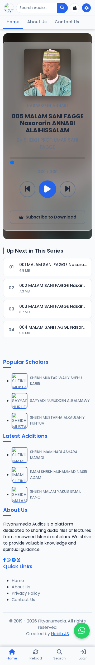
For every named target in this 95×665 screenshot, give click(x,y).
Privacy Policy (26, 593)
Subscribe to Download (51, 217)
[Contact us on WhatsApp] (82, 631)
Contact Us (67, 22)
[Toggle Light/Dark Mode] (86, 7)
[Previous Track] (27, 189)
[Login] (74, 7)
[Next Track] (67, 189)
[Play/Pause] (47, 189)
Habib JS (60, 634)
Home (13, 22)
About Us (37, 22)
